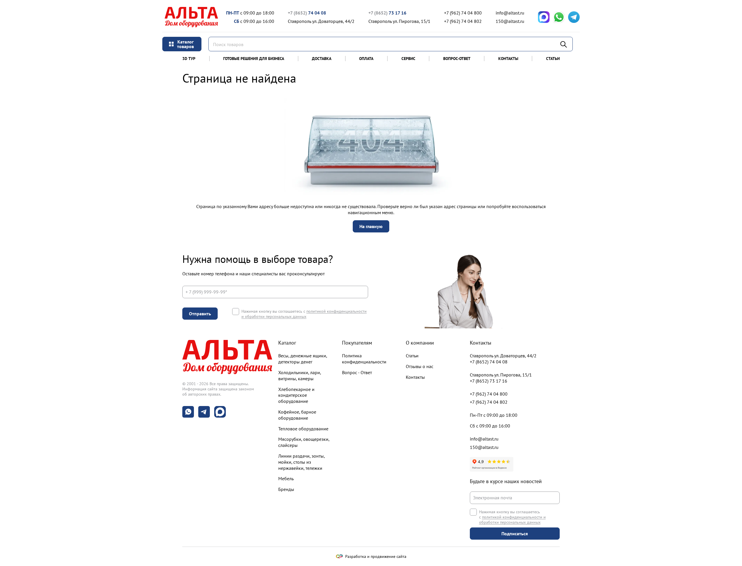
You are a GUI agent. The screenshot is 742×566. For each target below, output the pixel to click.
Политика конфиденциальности (364, 359)
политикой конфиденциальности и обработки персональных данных (304, 314)
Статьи (553, 58)
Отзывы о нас (419, 366)
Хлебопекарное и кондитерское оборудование (296, 395)
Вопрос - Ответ (357, 372)
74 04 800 (463, 13)
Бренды (286, 489)
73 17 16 (387, 13)
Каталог (287, 342)
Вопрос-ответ (456, 58)
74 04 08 (307, 13)
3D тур (188, 58)
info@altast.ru (510, 13)
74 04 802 (463, 21)
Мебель (286, 478)
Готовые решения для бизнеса (253, 58)
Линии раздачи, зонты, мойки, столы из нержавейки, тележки (301, 462)
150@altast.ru (510, 21)
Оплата (366, 58)
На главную (371, 226)
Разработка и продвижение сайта (375, 556)
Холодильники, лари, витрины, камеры (299, 375)
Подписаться (514, 533)
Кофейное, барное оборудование (297, 415)
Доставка (321, 58)
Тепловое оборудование (303, 429)
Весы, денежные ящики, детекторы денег (302, 359)
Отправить (200, 313)
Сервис (408, 58)
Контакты (508, 58)
